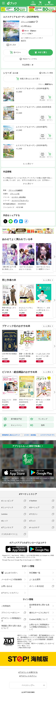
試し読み (13, 45)
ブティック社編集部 (28, 22)
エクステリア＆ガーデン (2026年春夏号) (32, 88)
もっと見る (47, 280)
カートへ (17, 52)
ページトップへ (28, 685)
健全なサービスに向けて (39, 613)
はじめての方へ (11, 573)
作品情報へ (26, 65)
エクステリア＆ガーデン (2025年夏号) (31, 127)
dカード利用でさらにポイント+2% (31, 38)
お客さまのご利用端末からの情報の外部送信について (39, 626)
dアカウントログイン (10, 593)
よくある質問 (34, 579)
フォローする (36, 21)
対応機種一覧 (34, 573)
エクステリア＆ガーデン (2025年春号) (31, 145)
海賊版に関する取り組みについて (11, 627)
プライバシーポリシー (10, 613)
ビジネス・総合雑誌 (19, 197)
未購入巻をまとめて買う (30, 79)
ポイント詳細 (26, 33)
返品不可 (23, 40)
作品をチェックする (30, 59)
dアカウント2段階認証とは (11, 619)
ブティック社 (14, 194)
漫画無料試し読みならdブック (11, 435)
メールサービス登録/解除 (11, 579)
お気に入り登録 (47, 73)
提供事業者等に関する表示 (39, 606)
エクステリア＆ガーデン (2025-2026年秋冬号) (33, 108)
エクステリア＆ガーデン (20, 200)
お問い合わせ (6, 586)
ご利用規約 (5, 606)
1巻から (41, 84)
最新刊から (49, 84)
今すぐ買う (42, 52)
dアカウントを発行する (28, 672)
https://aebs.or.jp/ (25, 648)
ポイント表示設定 (36, 586)
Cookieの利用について (38, 619)
